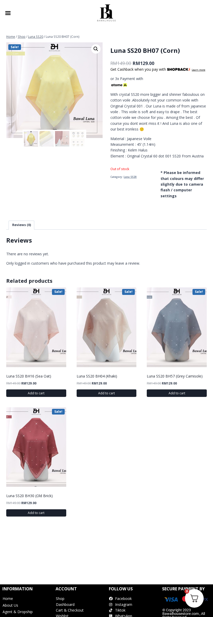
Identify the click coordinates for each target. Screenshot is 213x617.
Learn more (198, 69)
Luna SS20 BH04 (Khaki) (97, 376)
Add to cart (36, 393)
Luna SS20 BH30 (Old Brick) (29, 495)
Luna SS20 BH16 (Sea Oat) (28, 376)
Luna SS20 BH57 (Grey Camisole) (175, 376)
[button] (96, 49)
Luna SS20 (130, 177)
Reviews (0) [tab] (21, 225)
